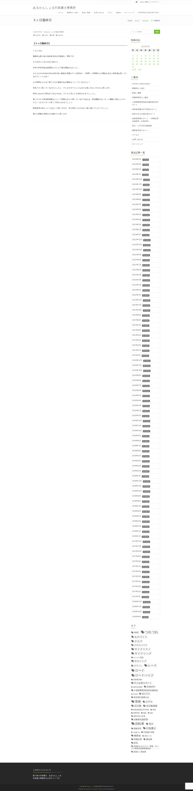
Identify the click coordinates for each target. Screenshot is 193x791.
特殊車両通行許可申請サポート (144, 109)
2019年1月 (140, 476)
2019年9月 (140, 435)
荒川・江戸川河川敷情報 (142, 126)
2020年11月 (141, 365)
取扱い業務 (86, 13)
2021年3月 (140, 345)
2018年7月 (140, 506)
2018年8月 (140, 501)
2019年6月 (140, 451)
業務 (138, 701)
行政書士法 (136, 732)
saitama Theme (98, 789)
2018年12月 (140, 481)
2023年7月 (140, 204)
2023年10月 (140, 189)
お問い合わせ (99, 13)
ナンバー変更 (138, 657)
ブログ (109, 13)
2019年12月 (140, 420)
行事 (53, 35)
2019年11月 (140, 425)
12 (141, 58)
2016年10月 (140, 611)
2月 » (140, 69)
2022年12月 (141, 239)
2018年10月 (140, 491)
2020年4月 (140, 400)
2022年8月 (140, 259)
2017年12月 (140, 541)
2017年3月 (140, 586)
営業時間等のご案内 (140, 97)
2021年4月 (140, 340)
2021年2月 (140, 350)
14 (150, 58)
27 (145, 64)
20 (145, 61)
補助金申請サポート (140, 130)
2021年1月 (140, 355)
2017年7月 (140, 566)
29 (154, 64)
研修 (151, 713)
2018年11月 (140, 486)
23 (158, 61)
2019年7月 (140, 445)
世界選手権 (137, 680)
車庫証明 (138, 739)
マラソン (138, 665)
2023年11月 (140, 184)
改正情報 (135, 694)
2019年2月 (140, 471)
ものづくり (140, 636)
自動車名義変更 (141, 719)
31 (133, 67)
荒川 (151, 724)
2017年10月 (140, 551)
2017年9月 (140, 556)
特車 (154, 710)
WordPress (89, 789)
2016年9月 (140, 616)
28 (150, 64)
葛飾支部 (137, 728)
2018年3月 (140, 526)
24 (133, 64)
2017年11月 (140, 546)
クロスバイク (140, 645)
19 (141, 61)
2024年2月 (140, 169)
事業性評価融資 (137, 687)
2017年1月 (140, 596)
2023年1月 (140, 234)
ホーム (60, 13)
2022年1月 (140, 295)
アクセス (135, 135)
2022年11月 (141, 244)
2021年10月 (140, 310)
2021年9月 (140, 315)
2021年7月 (140, 325)
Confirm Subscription (148, 13)
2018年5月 (140, 516)
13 (145, 58)
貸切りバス (148, 736)
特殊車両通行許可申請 (141, 710)
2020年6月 (140, 390)
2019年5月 (140, 456)
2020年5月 (140, 395)
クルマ (138, 641)
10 (133, 58)
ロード (139, 670)
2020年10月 (141, 370)
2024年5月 (140, 159)
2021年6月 (140, 330)
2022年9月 (140, 254)
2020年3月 (140, 405)
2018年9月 (140, 496)
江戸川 (149, 701)
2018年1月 (140, 536)
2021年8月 (140, 320)
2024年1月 (140, 174)
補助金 (137, 735)
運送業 (149, 739)
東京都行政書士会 (141, 697)
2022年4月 (140, 280)
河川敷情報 (151, 705)
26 (141, 64)
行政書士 (151, 728)
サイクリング (143, 653)
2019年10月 (140, 430)
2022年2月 (140, 290)
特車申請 (136, 713)
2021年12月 (140, 300)
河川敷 (137, 705)
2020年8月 (140, 380)
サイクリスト (143, 649)
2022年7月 (140, 265)
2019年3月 (140, 466)
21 (150, 61)
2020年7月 (140, 385)
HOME (130, 20)
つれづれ (145, 20)
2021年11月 (140, 305)
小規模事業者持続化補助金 (146, 690)
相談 (144, 713)
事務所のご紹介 (73, 13)
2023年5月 (140, 214)
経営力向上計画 (139, 716)
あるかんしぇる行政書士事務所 (54, 32)
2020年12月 (141, 360)
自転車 (118, 13)
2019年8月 (140, 440)
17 (133, 61)
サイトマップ (129, 13)
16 (158, 58)
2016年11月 (140, 606)
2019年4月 (140, 461)
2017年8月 (140, 561)
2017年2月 (140, 591)
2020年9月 (140, 375)
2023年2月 (140, 229)
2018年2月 (140, 531)
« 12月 (133, 69)
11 (137, 58)
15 (154, 58)
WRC (136, 632)
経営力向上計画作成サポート (143, 114)
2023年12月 (140, 179)
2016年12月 (141, 601)
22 (154, 61)
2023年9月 (140, 194)
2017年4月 (140, 581)
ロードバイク (144, 675)
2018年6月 (140, 511)
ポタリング (140, 661)
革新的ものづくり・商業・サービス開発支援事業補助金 (145, 747)
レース (152, 665)
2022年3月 (140, 285)
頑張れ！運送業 (140, 752)
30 (158, 64)
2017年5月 (140, 576)
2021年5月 (140, 335)
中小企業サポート (143, 683)
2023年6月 (140, 209)
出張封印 (151, 686)
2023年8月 (140, 199)
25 (137, 64)
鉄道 (136, 743)
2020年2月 (140, 410)
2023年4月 (140, 219)
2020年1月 (140, 415)
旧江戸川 (146, 693)
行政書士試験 (149, 732)
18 (137, 61)
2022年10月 (141, 249)
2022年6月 (140, 270)
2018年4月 (140, 521)
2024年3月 (140, 164)
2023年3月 (140, 224)
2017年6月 (140, 571)
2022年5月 (140, 275)
